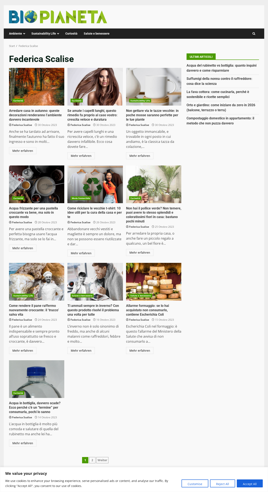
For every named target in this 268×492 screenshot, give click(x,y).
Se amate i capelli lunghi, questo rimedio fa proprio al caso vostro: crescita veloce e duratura (95, 87)
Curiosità (71, 33)
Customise (195, 484)
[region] (134, 479)
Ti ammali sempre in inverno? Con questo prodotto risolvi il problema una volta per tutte (95, 282)
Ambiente (15, 33)
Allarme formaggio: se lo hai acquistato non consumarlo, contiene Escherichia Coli (153, 282)
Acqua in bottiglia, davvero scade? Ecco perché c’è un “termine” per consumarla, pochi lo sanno (36, 379)
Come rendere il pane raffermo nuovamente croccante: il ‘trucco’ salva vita (36, 282)
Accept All (250, 484)
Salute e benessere (97, 33)
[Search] (254, 34)
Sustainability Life (43, 33)
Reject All (222, 484)
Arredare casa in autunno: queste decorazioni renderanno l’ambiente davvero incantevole (36, 87)
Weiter (102, 460)
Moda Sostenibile (81, 198)
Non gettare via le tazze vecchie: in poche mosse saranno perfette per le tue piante (153, 87)
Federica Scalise (22, 125)
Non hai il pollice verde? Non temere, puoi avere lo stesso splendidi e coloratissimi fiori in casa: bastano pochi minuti (153, 184)
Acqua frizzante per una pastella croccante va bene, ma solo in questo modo (36, 184)
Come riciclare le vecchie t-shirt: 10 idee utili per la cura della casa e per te (95, 184)
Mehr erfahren (22, 151)
